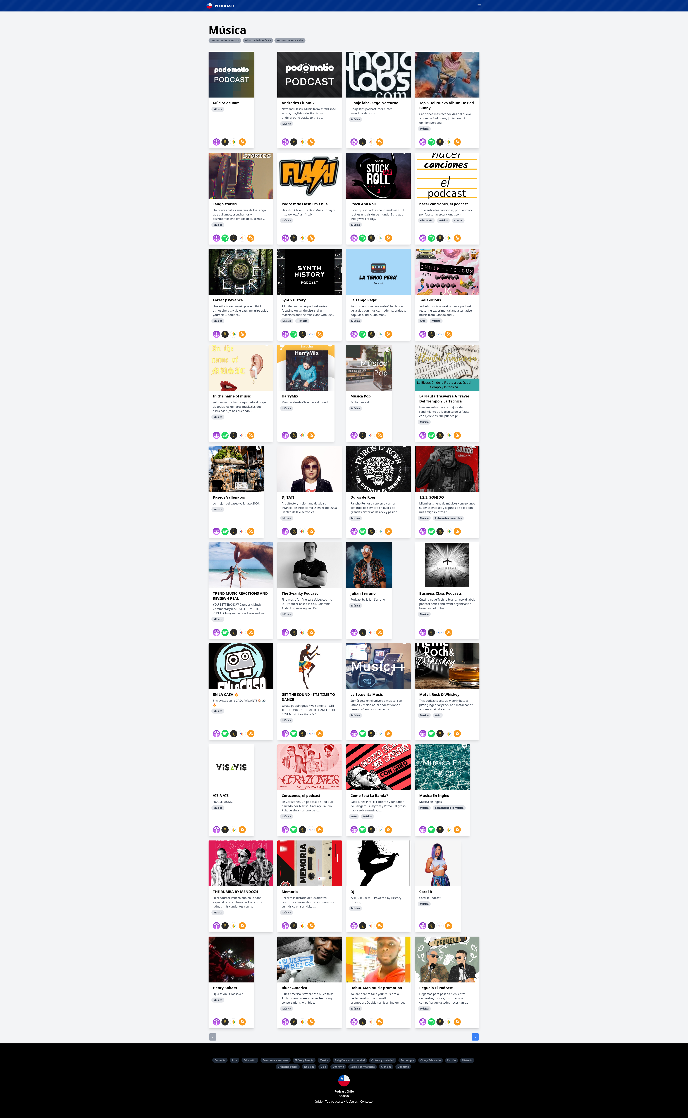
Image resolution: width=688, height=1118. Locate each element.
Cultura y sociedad (382, 1060)
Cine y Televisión (430, 1060)
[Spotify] (431, 142)
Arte (234, 1060)
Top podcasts (334, 1101)
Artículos (352, 1101)
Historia (467, 1060)
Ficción (451, 1060)
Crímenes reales (288, 1066)
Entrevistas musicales (290, 40)
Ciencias (386, 1066)
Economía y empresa (275, 1060)
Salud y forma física (362, 1066)
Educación (250, 1060)
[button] (479, 6)
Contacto (366, 1101)
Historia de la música (258, 40)
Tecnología (407, 1060)
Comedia (219, 1060)
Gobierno (338, 1066)
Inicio (319, 1101)
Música (324, 1060)
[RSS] (242, 142)
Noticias (309, 1066)
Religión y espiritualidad (350, 1060)
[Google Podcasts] (233, 142)
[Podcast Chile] (344, 1080)
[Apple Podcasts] (216, 142)
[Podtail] (225, 142)
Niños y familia (304, 1060)
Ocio (323, 1066)
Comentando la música (225, 40)
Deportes (403, 1066)
